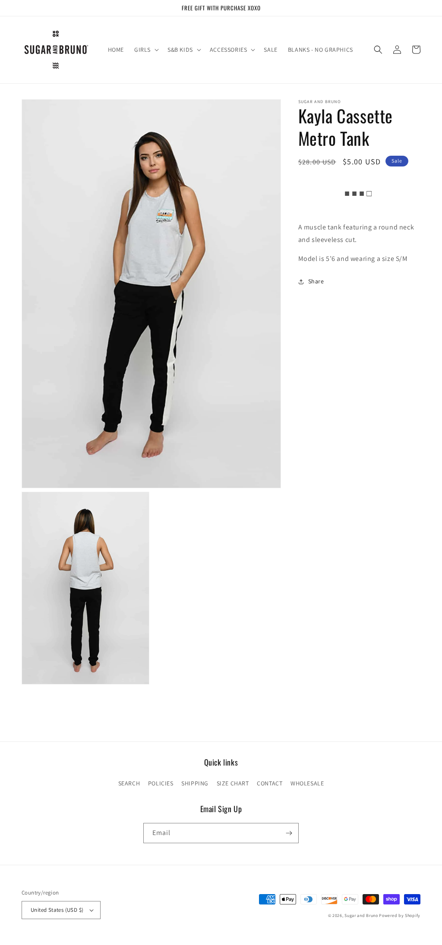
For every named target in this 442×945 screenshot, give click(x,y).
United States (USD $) (57, 910)
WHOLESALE (307, 783)
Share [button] (316, 281)
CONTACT (269, 783)
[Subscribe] (288, 833)
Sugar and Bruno (361, 915)
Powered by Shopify (399, 915)
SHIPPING (194, 783)
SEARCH (129, 783)
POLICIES (161, 783)
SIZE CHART (233, 783)
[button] (145, 50)
